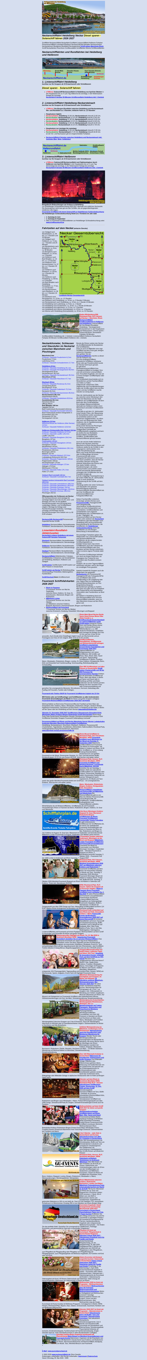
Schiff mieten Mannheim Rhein (92, 46)
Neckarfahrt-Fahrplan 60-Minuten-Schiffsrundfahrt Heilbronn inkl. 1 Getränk (74, 168)
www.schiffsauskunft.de (55, 222)
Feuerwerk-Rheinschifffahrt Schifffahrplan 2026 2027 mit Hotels (66, 700)
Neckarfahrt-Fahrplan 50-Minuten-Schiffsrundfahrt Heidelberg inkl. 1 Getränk (75, 97)
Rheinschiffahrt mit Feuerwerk (57, 607)
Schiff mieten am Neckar (51, 570)
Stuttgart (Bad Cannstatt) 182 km (53, 475)
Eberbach (46, 540)
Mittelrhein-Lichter (53, 598)
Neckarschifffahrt (48, 556)
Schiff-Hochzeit (48, 577)
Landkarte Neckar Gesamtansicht (71, 295)
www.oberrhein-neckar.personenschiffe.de (58, 730)
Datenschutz (93, 1356)
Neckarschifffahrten (83, 356)
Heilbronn (46, 546)
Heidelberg (46, 524)
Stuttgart (45, 551)
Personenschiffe (82, 503)
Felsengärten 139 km (49, 441)
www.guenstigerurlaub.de (57, 1351)
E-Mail (44, 1351)
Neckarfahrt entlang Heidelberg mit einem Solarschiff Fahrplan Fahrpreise (58, 536)
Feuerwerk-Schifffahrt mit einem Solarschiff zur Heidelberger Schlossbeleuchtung (73, 212)
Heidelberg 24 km (48, 366)
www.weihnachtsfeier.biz (87, 709)
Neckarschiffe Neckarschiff (52, 519)
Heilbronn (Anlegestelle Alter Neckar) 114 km (59, 430)
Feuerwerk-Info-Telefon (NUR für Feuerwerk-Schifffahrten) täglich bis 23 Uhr (70, 693)
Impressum (82, 1356)
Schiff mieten (47, 565)
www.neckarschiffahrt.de (61, 1354)
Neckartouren (81, 574)
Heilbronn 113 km (48, 421)
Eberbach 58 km (48, 382)
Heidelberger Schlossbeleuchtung (87, 527)
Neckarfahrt (99, 519)
